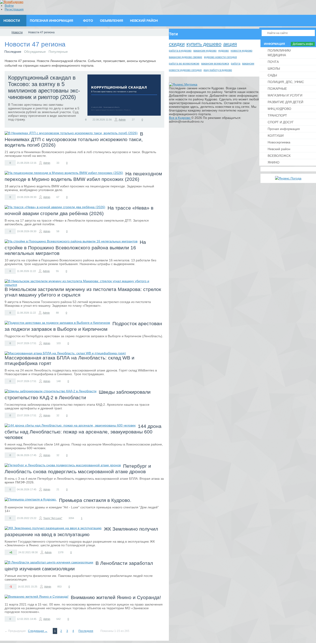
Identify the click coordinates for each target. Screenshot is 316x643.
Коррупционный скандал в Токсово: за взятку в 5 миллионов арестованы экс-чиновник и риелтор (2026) (44, 87)
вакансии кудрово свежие (185, 57)
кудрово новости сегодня (220, 57)
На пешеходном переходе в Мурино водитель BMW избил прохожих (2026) (83, 176)
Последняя (85, 631)
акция (230, 44)
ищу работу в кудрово (218, 70)
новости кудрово (241, 50)
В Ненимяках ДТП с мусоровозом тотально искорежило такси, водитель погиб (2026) (74, 139)
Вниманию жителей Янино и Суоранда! (116, 597)
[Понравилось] (82, 119)
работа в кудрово (180, 50)
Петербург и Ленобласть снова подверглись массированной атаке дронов (78, 468)
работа (235, 63)
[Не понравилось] (89, 119)
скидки (177, 44)
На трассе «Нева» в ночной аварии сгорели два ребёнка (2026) (79, 210)
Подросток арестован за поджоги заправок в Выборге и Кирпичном (83, 326)
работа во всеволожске (184, 63)
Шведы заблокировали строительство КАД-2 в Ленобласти (78, 394)
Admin (122, 119)
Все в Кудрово (180, 118)
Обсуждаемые (35, 51)
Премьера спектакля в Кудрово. (95, 500)
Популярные (58, 51)
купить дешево (203, 44)
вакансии (248, 63)
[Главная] (4, 32)
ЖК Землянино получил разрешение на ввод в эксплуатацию (81, 531)
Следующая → (37, 631)
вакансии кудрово (205, 50)
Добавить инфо (303, 44)
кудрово (223, 50)
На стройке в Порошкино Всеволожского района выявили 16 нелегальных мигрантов (75, 247)
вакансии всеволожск (215, 63)
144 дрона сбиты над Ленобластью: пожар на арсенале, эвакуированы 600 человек (83, 432)
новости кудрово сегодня (185, 70)
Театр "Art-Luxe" (52, 518)
